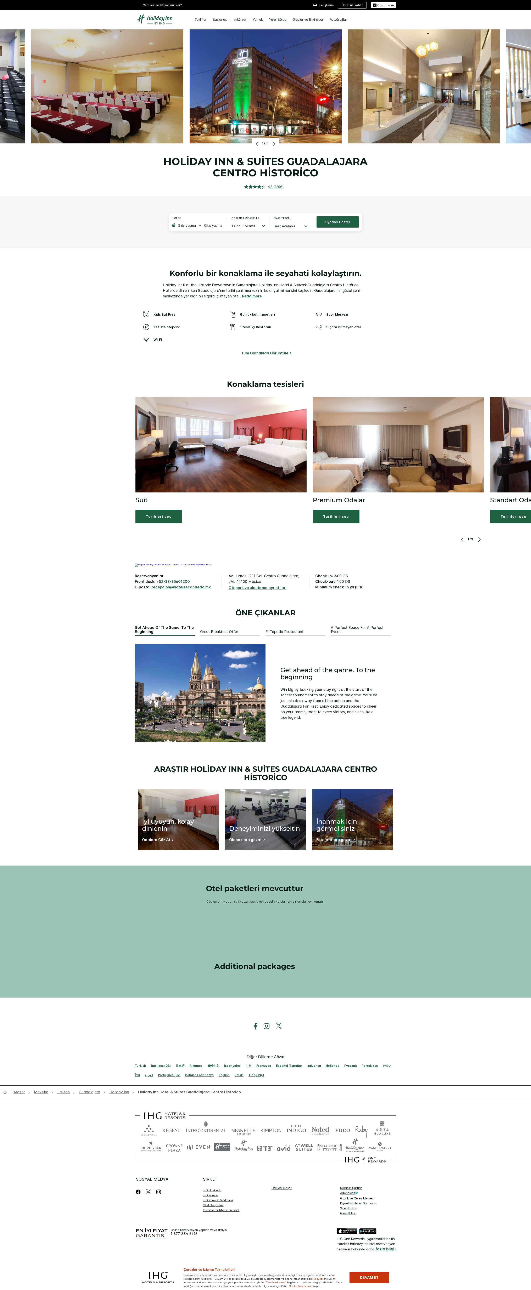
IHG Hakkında (212, 1190)
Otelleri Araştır (282, 1188)
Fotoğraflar (338, 19)
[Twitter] (148, 1192)
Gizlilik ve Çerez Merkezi (357, 1198)
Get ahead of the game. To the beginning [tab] (164, 630)
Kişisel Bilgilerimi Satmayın (358, 1203)
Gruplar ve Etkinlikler (307, 19)
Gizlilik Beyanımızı (300, 1286)
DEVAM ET (369, 1277)
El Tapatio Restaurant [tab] (284, 632)
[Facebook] (139, 1192)
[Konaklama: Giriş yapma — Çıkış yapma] (197, 225)
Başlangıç (220, 19)
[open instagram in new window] (264, 1026)
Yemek (258, 19)
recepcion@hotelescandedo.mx (181, 587)
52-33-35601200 (174, 581)
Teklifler (200, 19)
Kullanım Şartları (351, 1188)
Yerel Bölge (277, 19)
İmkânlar (240, 19)
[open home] (6, 1092)
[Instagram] (159, 1192)
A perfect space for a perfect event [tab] (357, 630)
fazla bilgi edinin (391, 1249)
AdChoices (347, 1193)
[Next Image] (273, 143)
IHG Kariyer (210, 1195)
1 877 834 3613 (184, 1234)
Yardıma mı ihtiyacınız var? (162, 5)
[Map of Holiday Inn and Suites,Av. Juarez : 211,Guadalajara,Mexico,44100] (173, 564)
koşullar (318, 1278)
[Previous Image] (257, 143)
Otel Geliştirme (213, 1205)
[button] (383, 5)
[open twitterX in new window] (276, 1026)
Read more (252, 296)
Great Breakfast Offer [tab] (219, 632)
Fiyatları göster (337, 222)
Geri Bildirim (348, 1213)
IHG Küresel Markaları (218, 1200)
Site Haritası (348, 1208)
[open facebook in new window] (253, 1026)
